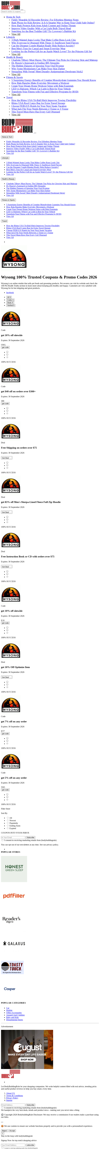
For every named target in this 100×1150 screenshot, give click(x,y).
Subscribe (30, 837)
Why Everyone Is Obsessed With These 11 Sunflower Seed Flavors (45, 42)
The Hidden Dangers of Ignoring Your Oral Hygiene (37, 65)
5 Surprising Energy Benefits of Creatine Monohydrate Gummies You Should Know (53, 80)
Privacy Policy (12, 1098)
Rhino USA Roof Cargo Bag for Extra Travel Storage (38, 103)
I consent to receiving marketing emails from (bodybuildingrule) (30, 840)
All (10, 818)
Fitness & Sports (14, 77)
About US (10, 1093)
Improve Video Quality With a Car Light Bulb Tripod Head (41, 28)
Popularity (14, 823)
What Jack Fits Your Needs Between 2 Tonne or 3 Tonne (39, 109)
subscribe (30, 1145)
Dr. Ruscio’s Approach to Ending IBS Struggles (35, 63)
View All (15, 34)
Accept (12, 1131)
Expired (13, 828)
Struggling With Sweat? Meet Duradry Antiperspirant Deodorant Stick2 (47, 71)
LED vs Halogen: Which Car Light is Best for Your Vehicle (41, 88)
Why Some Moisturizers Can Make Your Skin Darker (38, 68)
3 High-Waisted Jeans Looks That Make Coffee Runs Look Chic (43, 40)
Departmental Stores (14, 1020)
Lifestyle (10, 37)
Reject (4, 1131)
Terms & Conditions (14, 1095)
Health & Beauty (14, 57)
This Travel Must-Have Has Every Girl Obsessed (35, 111)
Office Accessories (14, 1013)
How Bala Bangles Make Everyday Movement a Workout (40, 83)
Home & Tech (13, 17)
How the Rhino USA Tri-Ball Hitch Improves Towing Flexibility (43, 100)
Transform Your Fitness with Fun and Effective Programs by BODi (44, 91)
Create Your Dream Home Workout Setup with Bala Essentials (42, 86)
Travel (9, 97)
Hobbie (9, 1010)
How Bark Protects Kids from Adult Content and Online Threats (43, 25)
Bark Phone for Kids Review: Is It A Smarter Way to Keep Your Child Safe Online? (53, 22)
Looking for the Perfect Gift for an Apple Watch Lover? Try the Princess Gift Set (51, 51)
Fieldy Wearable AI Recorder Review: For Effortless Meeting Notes (45, 19)
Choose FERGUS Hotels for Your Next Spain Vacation (39, 106)
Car (7, 1008)
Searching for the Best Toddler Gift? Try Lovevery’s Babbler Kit (43, 31)
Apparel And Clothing (15, 1015)
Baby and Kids (12, 1017)
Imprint (9, 1100)
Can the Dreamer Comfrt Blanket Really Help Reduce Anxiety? (43, 45)
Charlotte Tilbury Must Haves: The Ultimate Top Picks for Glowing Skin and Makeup (54, 60)
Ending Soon (15, 826)
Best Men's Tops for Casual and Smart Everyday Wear (38, 48)
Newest (13, 820)
